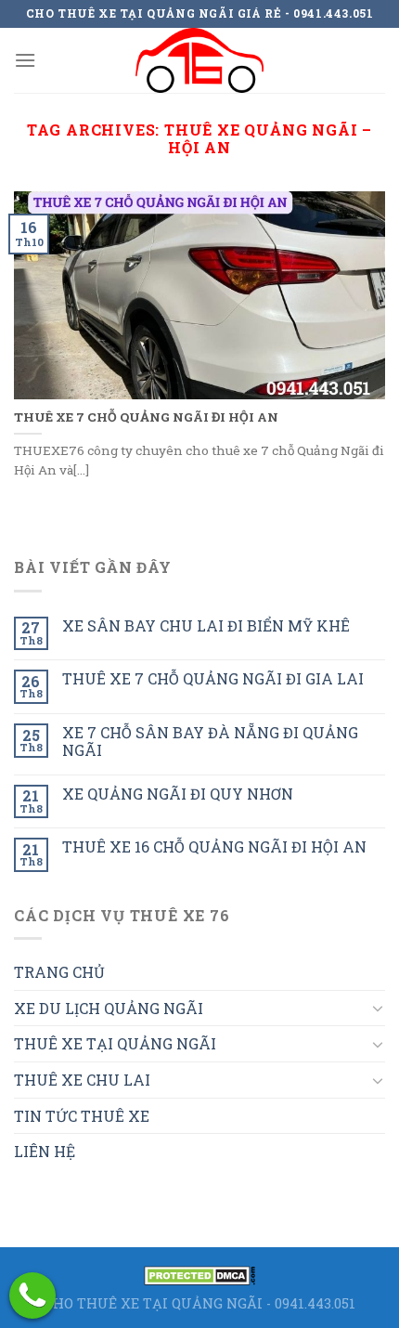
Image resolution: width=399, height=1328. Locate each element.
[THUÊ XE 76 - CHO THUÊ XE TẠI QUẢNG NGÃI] (199, 60)
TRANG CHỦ (59, 972)
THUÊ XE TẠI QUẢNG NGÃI (115, 1043)
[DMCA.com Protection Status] (199, 1273)
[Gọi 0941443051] (32, 1295)
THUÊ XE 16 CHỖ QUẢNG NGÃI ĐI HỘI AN (214, 846)
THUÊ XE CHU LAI (82, 1079)
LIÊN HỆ (44, 1151)
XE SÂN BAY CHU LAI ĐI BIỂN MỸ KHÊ (206, 625)
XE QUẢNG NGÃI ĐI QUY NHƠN (177, 793)
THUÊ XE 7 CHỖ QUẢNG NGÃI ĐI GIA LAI (213, 678)
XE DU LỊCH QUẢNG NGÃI (108, 1008)
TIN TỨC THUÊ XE (81, 1116)
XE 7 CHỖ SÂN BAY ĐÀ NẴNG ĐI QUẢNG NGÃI (210, 741)
